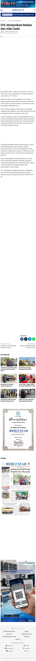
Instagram (27, 648)
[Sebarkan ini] (22, 339)
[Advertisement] (18, 71)
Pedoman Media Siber (9, 636)
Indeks (26, 631)
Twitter (27, 645)
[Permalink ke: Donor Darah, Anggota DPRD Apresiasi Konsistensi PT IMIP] (27, 378)
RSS (27, 651)
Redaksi (18, 639)
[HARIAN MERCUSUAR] (18, 10)
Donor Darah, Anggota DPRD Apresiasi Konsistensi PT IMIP (27, 385)
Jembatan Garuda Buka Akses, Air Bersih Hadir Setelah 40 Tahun (9, 369)
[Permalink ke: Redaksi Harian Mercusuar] (2, 32)
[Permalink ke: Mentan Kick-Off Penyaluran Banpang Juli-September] (9, 393)
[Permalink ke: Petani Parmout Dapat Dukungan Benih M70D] (27, 361)
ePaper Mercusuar (9, 631)
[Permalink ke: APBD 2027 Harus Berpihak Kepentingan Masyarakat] (27, 393)
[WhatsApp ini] (33, 339)
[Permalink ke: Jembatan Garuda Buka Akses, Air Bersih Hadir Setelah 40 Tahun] (9, 361)
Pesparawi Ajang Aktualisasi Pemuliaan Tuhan (27, 345)
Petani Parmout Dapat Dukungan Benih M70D (25, 368)
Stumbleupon (10, 648)
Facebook (10, 645)
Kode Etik (9, 634)
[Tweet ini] (26, 339)
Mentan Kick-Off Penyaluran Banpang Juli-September (8, 400)
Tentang (26, 636)
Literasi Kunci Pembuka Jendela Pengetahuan (7, 385)
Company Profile (26, 634)
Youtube (10, 651)
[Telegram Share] (29, 339)
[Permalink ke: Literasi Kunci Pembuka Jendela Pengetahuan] (9, 378)
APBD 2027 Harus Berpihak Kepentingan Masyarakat (26, 400)
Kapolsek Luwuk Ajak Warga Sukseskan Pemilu (8, 345)
